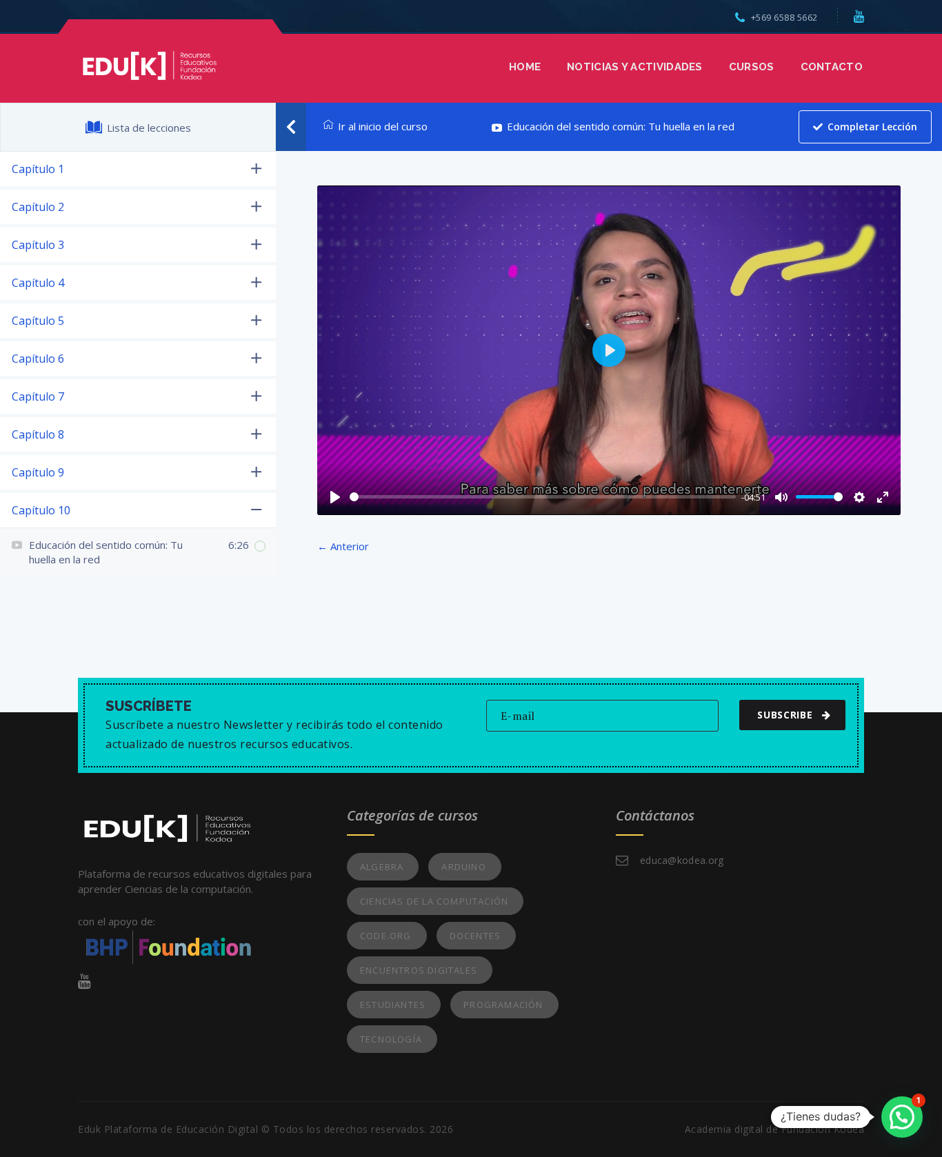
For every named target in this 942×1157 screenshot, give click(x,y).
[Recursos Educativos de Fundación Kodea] (149, 64)
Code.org (386, 935)
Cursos (751, 67)
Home (525, 67)
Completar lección (872, 126)
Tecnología (391, 1039)
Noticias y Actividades (635, 67)
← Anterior (343, 546)
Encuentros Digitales (418, 970)
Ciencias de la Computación (434, 901)
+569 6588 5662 (784, 17)
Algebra (381, 867)
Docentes (475, 935)
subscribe (784, 714)
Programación (503, 1004)
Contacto (832, 67)
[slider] (543, 496)
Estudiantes (392, 1004)
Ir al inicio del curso (383, 126)
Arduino (463, 867)
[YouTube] (859, 16)
